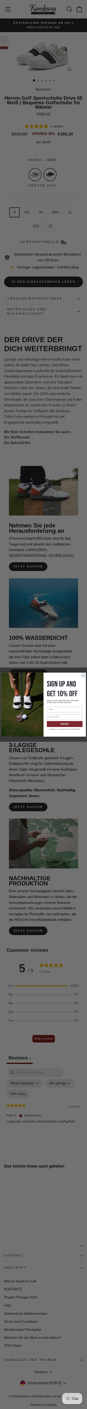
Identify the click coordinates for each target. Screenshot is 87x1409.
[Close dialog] (83, 675)
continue (65, 723)
